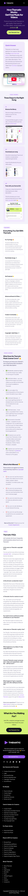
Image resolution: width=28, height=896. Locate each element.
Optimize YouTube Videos (10, 812)
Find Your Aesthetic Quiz (10, 777)
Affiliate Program (8, 876)
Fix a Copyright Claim (9, 820)
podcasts (13, 27)
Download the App (8, 775)
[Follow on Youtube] (13, 762)
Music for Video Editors (10, 852)
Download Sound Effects (10, 844)
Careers (6, 880)
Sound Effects (7, 781)
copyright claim (7, 554)
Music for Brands (8, 791)
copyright (10, 200)
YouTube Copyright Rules (10, 818)
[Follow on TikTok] (10, 762)
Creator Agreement (13, 525)
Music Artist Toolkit (8, 830)
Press (5, 874)
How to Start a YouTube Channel (12, 810)
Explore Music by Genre (10, 854)
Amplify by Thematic (9, 797)
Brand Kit (6, 872)
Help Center (6, 704)
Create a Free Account (9, 771)
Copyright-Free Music (9, 779)
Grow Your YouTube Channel (11, 814)
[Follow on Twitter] (7, 762)
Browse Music (7, 842)
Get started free (13, 757)
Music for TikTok (8, 850)
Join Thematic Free (14, 32)
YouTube (14, 65)
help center (21, 696)
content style (13, 123)
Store (5, 878)
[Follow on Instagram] (16, 762)
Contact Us (7, 882)
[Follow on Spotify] (19, 762)
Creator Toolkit (7, 808)
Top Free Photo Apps (9, 816)
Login (5, 773)
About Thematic (8, 866)
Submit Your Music (8, 832)
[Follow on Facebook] (4, 762)
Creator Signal (7, 793)
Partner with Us (7, 799)
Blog (5, 868)
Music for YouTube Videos (10, 846)
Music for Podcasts (9, 848)
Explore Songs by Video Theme (12, 856)
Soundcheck (7, 795)
